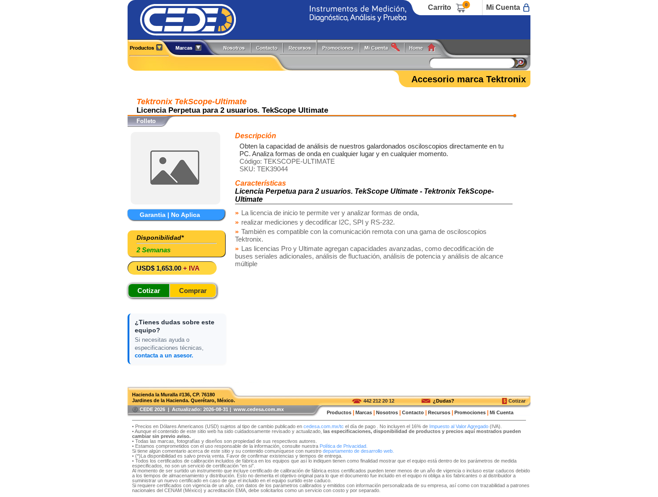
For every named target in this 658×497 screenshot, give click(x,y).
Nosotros (234, 47)
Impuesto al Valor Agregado (458, 426)
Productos (149, 47)
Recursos (302, 47)
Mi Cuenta (503, 7)
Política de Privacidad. (343, 446)
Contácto (267, 47)
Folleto (146, 121)
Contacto (413, 412)
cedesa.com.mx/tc (323, 426)
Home (425, 47)
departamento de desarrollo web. (358, 451)
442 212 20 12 (378, 401)
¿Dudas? (443, 401)
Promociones (341, 47)
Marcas (363, 412)
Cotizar (517, 401)
